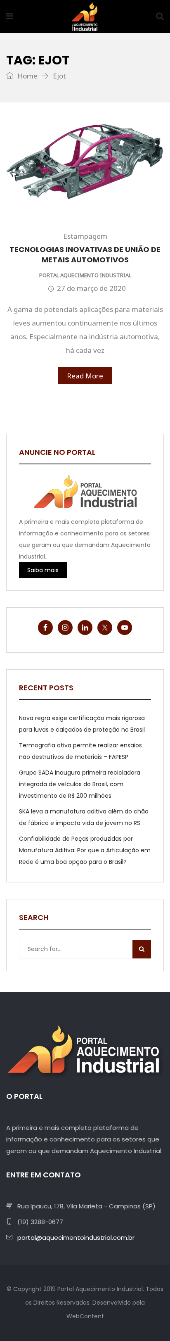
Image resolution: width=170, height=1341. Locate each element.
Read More (85, 375)
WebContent (85, 1316)
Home (27, 76)
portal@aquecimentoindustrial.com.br (76, 1237)
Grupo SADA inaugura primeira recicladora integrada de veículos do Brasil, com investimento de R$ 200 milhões (79, 784)
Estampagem (85, 236)
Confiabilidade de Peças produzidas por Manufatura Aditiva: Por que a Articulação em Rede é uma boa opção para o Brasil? (85, 850)
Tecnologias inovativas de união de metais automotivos (85, 254)
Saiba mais (43, 570)
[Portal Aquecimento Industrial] (84, 17)
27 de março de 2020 (91, 288)
